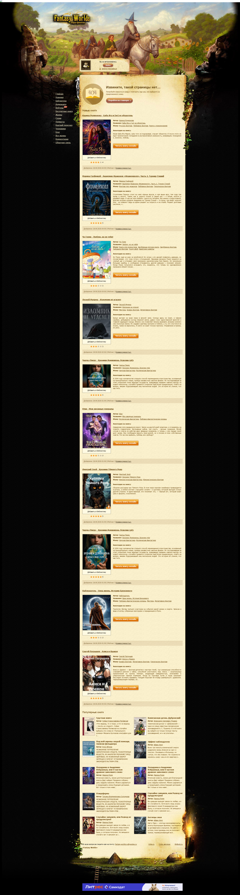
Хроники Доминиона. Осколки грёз (136, 368)
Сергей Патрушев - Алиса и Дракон (100, 651)
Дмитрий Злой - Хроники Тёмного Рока (102, 469)
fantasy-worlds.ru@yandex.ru (126, 844)
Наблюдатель (124, 596)
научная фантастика (127, 370)
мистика (122, 310)
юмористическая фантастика (130, 480)
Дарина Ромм (107, 775)
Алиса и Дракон (128, 659)
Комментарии (62, 139)
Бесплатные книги (64, 111)
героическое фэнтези (162, 186)
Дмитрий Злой (124, 474)
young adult (133, 249)
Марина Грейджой (126, 181)
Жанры (59, 114)
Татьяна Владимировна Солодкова (115, 796)
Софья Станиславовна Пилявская (115, 721)
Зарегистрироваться (109, 69)
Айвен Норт (158, 745)
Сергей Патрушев (125, 656)
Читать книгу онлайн (125, 146)
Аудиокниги (61, 104)
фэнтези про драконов (128, 186)
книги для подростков (128, 247)
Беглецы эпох (155, 817)
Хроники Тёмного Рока (131, 477)
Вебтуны (59, 107)
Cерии (58, 118)
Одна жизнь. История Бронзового (135, 598)
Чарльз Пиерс (124, 365)
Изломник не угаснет (130, 307)
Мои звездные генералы (131, 416)
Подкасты (60, 121)
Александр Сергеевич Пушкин (165, 721)
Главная (59, 94)
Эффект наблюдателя (159, 742)
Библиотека (61, 101)
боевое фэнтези (133, 310)
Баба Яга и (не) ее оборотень (133, 123)
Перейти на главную (118, 100)
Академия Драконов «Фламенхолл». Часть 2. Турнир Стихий (146, 184)
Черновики (61, 128)
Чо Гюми (122, 242)
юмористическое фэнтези (153, 480)
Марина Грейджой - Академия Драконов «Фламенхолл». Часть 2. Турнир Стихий (123, 176)
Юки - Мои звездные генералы (98, 409)
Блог (58, 132)
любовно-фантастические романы (153, 419)
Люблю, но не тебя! (130, 244)
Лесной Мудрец (125, 304)
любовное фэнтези (140, 126)
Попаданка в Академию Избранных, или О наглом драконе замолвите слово (109, 769)
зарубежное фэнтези (168, 247)
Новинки (59, 97)
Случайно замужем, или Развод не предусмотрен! (165, 794)
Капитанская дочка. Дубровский (164, 718)
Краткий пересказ (64, 125)
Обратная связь (63, 142)
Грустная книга (104, 718)
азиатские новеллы (146, 249)
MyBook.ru (179, 844)
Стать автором (164, 844)
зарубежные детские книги (148, 247)
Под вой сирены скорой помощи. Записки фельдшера (113, 742)
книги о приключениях (158, 126)
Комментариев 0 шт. (123, 168)
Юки (120, 414)
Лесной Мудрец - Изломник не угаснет (101, 299)
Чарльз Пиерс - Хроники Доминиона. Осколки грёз (107, 360)
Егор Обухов (107, 747)
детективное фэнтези (148, 310)
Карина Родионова (126, 120)
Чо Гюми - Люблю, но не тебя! (97, 237)
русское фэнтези (125, 126)
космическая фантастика (146, 370)
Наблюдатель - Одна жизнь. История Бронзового (107, 591)
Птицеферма (102, 793)
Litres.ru (151, 844)
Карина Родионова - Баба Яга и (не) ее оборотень (107, 115)
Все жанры (61, 135)
